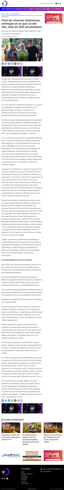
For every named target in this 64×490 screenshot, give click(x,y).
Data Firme (46, 9)
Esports (24, 479)
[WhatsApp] (12, 63)
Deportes (9, 9)
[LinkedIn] (9, 63)
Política (25, 9)
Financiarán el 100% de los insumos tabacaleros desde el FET (11, 437)
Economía (17, 9)
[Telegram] (18, 63)
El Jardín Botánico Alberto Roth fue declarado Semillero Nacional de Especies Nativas (31, 439)
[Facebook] (3, 63)
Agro (3, 9)
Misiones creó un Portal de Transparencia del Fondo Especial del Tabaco (53, 438)
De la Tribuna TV (56, 9)
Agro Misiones (5, 424)
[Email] (21, 63)
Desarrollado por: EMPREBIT (55, 488)
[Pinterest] (15, 63)
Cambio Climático (35, 9)
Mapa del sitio (32, 488)
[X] (6, 63)
